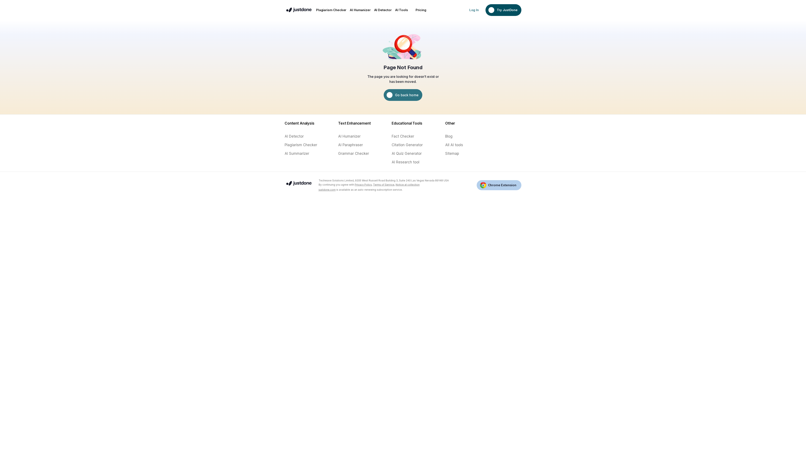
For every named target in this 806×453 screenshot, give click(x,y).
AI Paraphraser (350, 145)
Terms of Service (383, 184)
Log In (474, 10)
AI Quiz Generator (407, 153)
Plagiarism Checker (301, 145)
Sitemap (452, 153)
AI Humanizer (349, 136)
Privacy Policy (363, 184)
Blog (449, 136)
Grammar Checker (353, 153)
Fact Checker (403, 136)
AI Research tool (405, 162)
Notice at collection (408, 184)
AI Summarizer (297, 153)
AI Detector (294, 136)
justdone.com (327, 189)
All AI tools (454, 145)
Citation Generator (407, 145)
